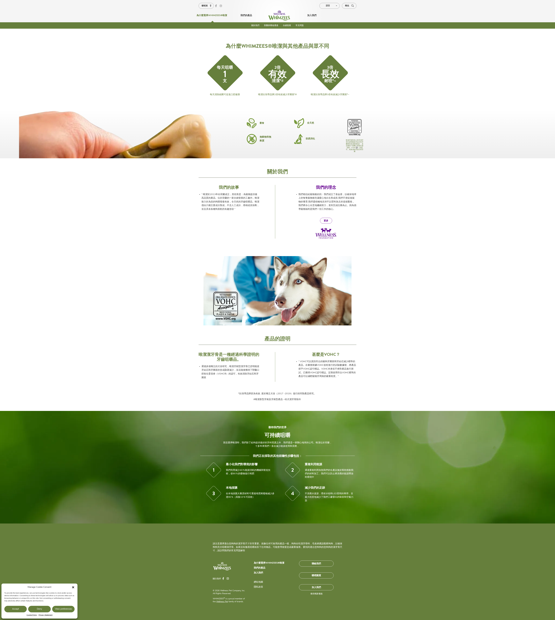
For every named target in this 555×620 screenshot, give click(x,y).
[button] (73, 587)
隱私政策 (258, 587)
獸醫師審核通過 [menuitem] (271, 25)
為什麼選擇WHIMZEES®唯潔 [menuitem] (212, 15)
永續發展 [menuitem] (287, 25)
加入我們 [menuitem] (312, 15)
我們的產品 (259, 568)
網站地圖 (258, 582)
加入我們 (258, 573)
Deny (39, 609)
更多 (326, 220)
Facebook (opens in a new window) (217, 6)
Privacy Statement (45, 615)
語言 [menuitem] (328, 6)
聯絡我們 (316, 563)
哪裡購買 (316, 575)
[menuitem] (279, 15)
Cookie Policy (32, 615)
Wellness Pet (222, 602)
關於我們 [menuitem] (255, 25)
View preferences (63, 609)
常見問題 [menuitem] (300, 25)
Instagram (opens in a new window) (222, 6)
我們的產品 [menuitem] (246, 15)
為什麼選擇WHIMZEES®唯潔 (269, 563)
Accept (15, 609)
